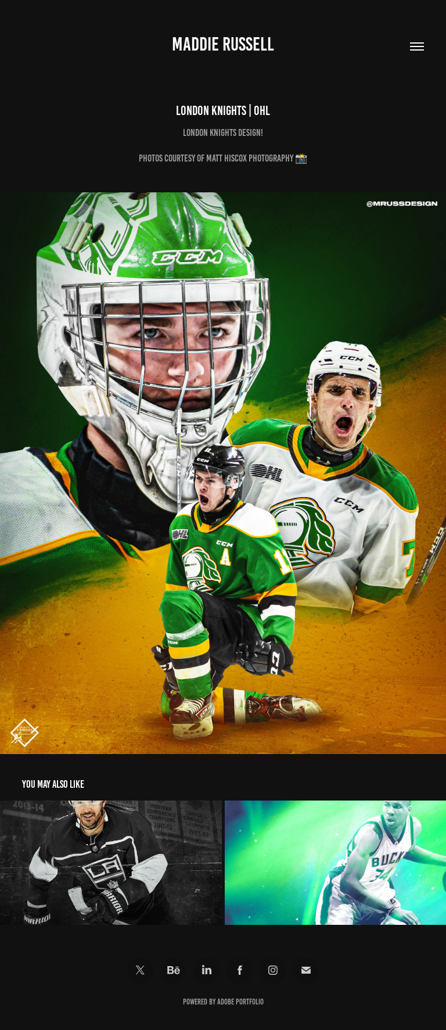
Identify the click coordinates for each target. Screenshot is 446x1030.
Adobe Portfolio (240, 1001)
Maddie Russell (223, 44)
